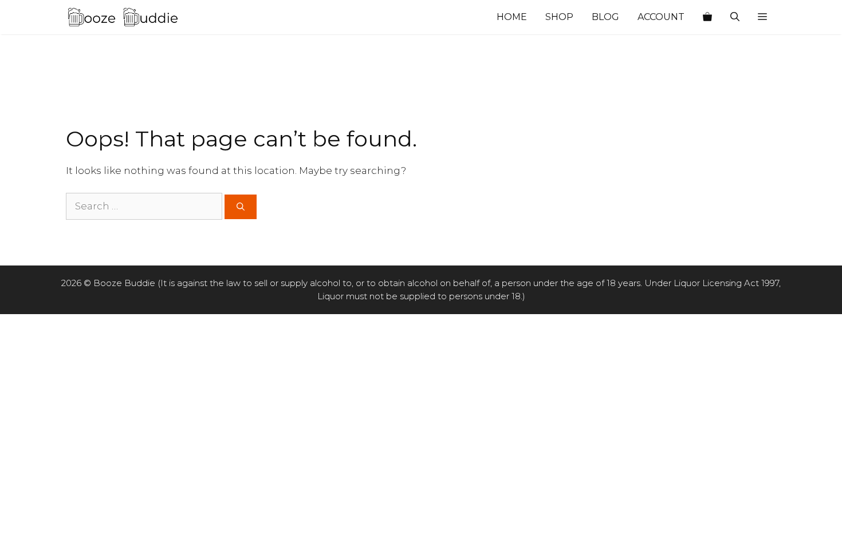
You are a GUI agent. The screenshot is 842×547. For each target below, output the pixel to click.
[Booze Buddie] (123, 17)
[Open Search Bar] (735, 17)
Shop (559, 16)
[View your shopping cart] (707, 17)
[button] (762, 17)
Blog (605, 16)
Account (661, 16)
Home (512, 16)
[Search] (241, 207)
